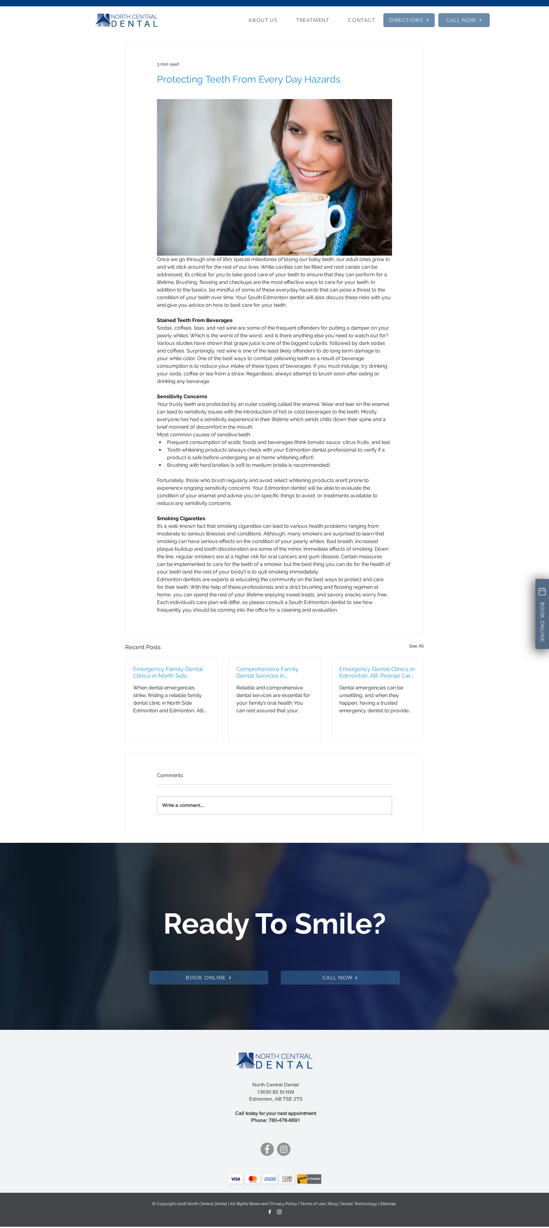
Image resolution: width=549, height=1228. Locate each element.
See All (416, 645)
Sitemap (388, 1203)
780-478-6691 (284, 1120)
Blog (332, 1203)
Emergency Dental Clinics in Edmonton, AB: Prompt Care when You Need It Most (377, 672)
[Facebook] (267, 1149)
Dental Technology (358, 1203)
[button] (263, 20)
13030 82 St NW (275, 1092)
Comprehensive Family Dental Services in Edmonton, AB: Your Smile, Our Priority (271, 672)
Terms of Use (312, 1203)
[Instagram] (283, 1149)
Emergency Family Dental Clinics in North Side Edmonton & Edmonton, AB (170, 672)
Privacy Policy (283, 1203)
